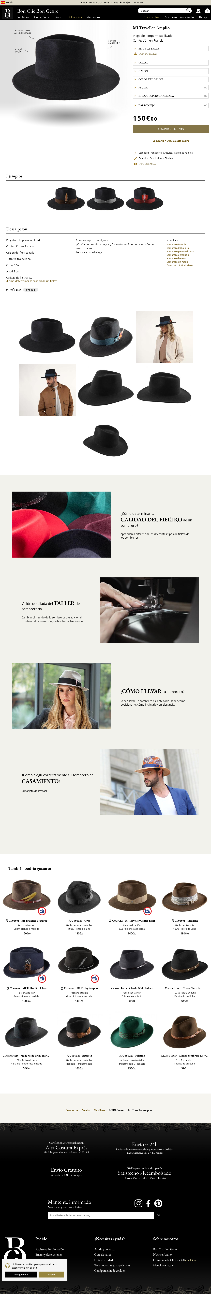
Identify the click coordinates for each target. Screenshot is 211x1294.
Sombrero (23, 17)
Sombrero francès (176, 244)
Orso (81, 920)
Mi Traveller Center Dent (133, 920)
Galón (143, 71)
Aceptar (51, 1274)
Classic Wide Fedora (131, 988)
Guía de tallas (148, 53)
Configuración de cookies (109, 1270)
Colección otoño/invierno (180, 265)
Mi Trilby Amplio (81, 988)
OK (159, 1215)
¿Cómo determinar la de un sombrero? (156, 519)
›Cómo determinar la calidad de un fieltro (32, 281)
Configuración (21, 1274)
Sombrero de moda (177, 261)
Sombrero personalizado (180, 251)
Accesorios (93, 17)
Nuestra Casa (151, 17)
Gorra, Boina (41, 17)
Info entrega (147, 163)
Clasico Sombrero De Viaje (184, 1055)
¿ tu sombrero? (152, 691)
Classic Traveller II (185, 988)
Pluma (172, 87)
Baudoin (81, 1055)
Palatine (133, 1055)
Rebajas (203, 17)
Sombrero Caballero (178, 247)
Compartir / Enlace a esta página (170, 141)
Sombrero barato (176, 258)
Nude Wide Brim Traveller (26, 1055)
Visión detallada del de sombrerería (51, 605)
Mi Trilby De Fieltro (28, 988)
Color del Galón (150, 79)
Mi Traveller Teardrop (28, 920)
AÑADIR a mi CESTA (171, 129)
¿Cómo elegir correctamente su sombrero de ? (58, 779)
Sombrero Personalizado (179, 17)
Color (143, 63)
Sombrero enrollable (178, 254)
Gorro (58, 17)
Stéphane (186, 920)
